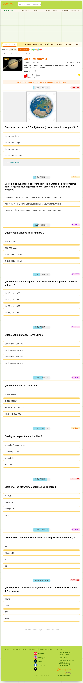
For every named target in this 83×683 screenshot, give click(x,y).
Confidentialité (63, 657)
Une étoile (9, 458)
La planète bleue (12, 149)
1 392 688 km (11, 401)
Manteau (9, 502)
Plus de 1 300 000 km (14, 407)
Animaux (13, 49)
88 (6, 546)
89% (7, 618)
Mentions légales (64, 654)
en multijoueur (51, 10)
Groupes (70, 44)
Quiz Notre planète (31, 54)
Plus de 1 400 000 (13, 414)
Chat (78, 44)
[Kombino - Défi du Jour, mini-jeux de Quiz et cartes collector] (36, 49)
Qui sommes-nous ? (65, 652)
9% (6, 612)
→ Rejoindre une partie (70, 10)
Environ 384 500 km (14, 350)
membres (37, 10)
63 (6, 566)
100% (7, 599)
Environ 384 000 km (14, 344)
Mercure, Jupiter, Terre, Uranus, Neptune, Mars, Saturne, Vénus (33, 204)
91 (6, 559)
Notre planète (23, 49)
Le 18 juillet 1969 (12, 293)
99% (7, 606)
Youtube (41, 653)
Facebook (42, 665)
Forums (60, 44)
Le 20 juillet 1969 (12, 306)
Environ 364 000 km (14, 363)
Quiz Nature (20, 54)
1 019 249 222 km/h (13, 261)
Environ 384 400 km (14, 357)
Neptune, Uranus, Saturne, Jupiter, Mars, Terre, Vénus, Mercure (33, 197)
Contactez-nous (64, 665)
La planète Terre (12, 136)
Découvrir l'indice (13, 162)
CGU (60, 655)
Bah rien (8, 464)
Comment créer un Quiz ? (67, 660)
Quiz (12, 54)
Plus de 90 (9, 553)
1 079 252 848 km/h (13, 254)
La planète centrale (13, 155)
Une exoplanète (12, 452)
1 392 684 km (11, 394)
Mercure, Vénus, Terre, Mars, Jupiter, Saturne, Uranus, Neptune (33, 210)
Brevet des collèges (65, 664)
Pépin (7, 515)
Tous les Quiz (9, 44)
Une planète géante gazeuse (17, 445)
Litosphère (9, 509)
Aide (60, 659)
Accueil (6, 54)
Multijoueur (43, 44)
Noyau (8, 496)
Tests (35, 44)
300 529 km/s (11, 242)
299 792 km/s (11, 248)
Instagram (42, 657)
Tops (53, 44)
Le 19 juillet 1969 (12, 300)
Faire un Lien (63, 662)
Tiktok (40, 661)
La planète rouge (12, 143)
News (27, 44)
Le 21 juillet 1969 (12, 312)
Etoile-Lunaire (74, 62)
